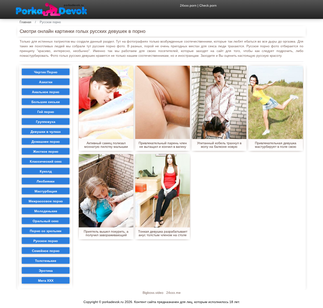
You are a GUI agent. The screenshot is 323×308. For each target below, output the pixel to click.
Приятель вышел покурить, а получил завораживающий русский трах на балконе (106, 233)
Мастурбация (46, 191)
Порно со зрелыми (45, 231)
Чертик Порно (45, 72)
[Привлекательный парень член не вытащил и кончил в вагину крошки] (162, 102)
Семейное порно (46, 251)
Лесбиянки (46, 181)
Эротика (46, 271)
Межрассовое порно (46, 201)
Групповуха (45, 122)
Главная (25, 22)
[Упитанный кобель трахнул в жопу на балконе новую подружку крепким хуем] (219, 102)
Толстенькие (45, 261)
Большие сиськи (45, 102)
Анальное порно (45, 92)
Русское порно (45, 241)
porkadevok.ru (113, 302)
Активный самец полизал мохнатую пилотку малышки (106, 144)
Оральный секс (46, 221)
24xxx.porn (188, 5)
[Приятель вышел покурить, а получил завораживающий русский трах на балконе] (106, 190)
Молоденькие (45, 211)
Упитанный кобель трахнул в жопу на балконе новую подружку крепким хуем (219, 144)
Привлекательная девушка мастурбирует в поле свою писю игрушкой (275, 144)
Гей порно (45, 112)
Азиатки (45, 82)
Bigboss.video (153, 293)
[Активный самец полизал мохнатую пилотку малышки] (106, 102)
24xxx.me (173, 293)
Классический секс (46, 161)
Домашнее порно (45, 141)
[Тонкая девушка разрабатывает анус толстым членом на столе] (162, 190)
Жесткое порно (45, 151)
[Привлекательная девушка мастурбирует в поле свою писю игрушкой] (275, 102)
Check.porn (208, 5)
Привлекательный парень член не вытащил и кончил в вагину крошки (163, 144)
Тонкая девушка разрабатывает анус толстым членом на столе (162, 233)
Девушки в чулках (46, 132)
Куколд (46, 171)
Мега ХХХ (45, 280)
